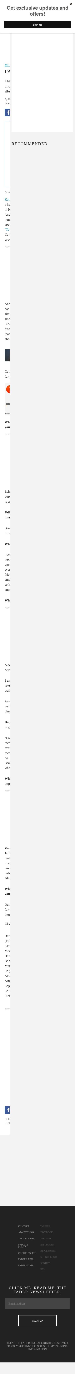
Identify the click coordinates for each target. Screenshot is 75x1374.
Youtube (46, 1238)
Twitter (45, 1226)
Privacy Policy (23, 1245)
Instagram (47, 1244)
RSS (42, 1269)
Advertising (26, 1232)
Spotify (45, 1263)
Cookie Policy (27, 1253)
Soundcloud (48, 1257)
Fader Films (25, 1265)
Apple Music (48, 1251)
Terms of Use (26, 1238)
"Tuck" (9, 229)
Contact (23, 1226)
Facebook (46, 1232)
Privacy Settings (19, 1346)
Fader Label (26, 1259)
